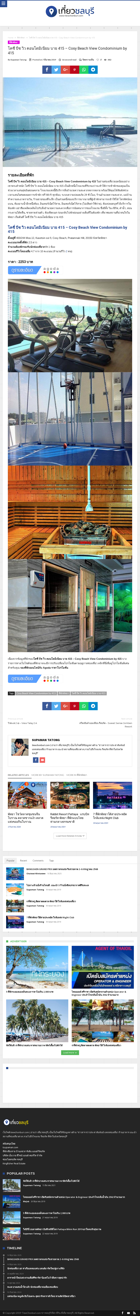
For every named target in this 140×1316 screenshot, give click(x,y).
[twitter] (56, 70)
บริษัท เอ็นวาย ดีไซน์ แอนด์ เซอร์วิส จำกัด (22, 1155)
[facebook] (47, 70)
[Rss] (134, 1313)
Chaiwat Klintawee (35, 873)
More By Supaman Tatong (48, 775)
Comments (38, 860)
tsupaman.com (10, 1147)
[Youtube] (128, 1313)
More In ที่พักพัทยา (77, 775)
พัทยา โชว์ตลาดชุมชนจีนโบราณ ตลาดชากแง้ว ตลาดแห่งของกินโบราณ (25, 817)
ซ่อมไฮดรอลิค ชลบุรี (13, 1159)
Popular (11, 860)
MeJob (26, 1201)
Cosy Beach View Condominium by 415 (36, 693)
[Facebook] (122, 1313)
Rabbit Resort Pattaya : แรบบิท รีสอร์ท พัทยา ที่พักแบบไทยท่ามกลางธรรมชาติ (69, 817)
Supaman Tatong (18, 59)
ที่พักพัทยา (21, 37)
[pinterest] (74, 70)
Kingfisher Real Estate (14, 1163)
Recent (23, 860)
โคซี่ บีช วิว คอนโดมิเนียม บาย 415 (89, 693)
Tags (51, 860)
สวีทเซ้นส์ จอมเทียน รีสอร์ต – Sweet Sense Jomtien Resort (105, 722)
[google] (65, 70)
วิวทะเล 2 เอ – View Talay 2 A (22, 720)
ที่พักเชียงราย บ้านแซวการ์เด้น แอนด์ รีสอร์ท (24, 1151)
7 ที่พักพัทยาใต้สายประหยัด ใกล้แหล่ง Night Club (110, 816)
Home (10, 37)
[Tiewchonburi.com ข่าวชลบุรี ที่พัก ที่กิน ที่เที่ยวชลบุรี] (70, 3)
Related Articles (18, 775)
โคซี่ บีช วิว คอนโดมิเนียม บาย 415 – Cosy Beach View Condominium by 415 (67, 229)
